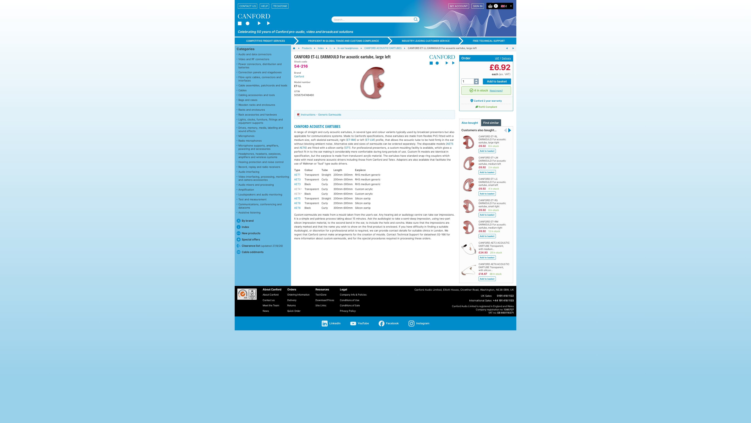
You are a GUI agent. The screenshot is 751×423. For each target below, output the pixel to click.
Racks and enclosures (251, 109)
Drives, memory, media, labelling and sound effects (260, 129)
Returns (291, 305)
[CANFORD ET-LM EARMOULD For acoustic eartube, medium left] (507, 48)
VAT (497, 58)
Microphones (246, 135)
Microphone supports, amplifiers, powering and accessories (258, 147)
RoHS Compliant (488, 106)
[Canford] (441, 60)
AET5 (450, 143)
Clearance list (262, 245)
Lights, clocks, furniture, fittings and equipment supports (260, 121)
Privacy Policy (348, 310)
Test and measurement (252, 199)
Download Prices (324, 300)
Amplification (246, 189)
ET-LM (370, 139)
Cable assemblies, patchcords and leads (262, 85)
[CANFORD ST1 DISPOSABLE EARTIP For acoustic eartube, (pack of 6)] (513, 48)
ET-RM (351, 139)
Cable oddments (253, 252)
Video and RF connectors (253, 59)
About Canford (270, 294)
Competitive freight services (265, 40)
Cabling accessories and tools (256, 95)
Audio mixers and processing (256, 184)
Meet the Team (271, 305)
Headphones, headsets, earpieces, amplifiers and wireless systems (259, 155)
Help (264, 6)
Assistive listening (249, 212)
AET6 (302, 147)
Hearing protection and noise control (261, 162)
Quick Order (293, 310)
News (266, 310)
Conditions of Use (349, 300)
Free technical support (489, 40)
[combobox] (375, 19)
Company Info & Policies (353, 294)
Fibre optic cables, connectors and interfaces (259, 79)
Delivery (506, 58)
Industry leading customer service (426, 40)
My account (459, 6)
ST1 (347, 147)
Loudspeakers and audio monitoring (260, 194)
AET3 (297, 179)
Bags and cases (247, 99)
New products (251, 233)
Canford (299, 76)
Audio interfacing (248, 171)
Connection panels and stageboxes (260, 72)
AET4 (297, 189)
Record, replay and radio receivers (259, 166)
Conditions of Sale (350, 305)
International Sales (480, 300)
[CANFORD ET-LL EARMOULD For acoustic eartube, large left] (372, 83)
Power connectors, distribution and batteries (260, 65)
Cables (242, 90)
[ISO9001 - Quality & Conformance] (247, 294)
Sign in (477, 6)
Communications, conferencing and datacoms (260, 206)
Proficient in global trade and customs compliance (343, 40)
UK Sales (486, 295)
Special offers (251, 239)
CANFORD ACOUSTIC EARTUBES (317, 126)
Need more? (496, 90)
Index (245, 227)
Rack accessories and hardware (257, 114)
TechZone (280, 6)
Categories (245, 49)
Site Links (320, 305)
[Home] (296, 48)
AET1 (297, 174)
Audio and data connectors (254, 54)
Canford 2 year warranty (488, 100)
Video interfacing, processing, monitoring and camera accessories (263, 178)
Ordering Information (298, 294)
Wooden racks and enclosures (256, 104)
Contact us (247, 6)
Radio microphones (250, 140)
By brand (248, 220)
